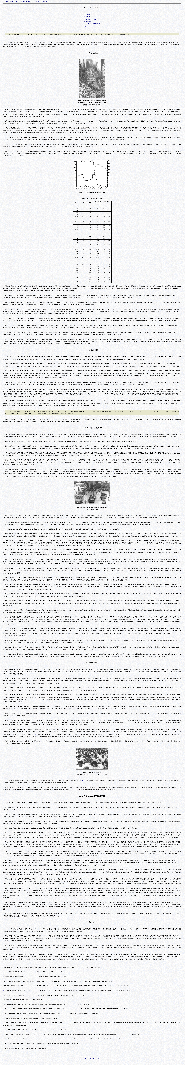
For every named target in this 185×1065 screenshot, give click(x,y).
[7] (145, 384)
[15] (175, 846)
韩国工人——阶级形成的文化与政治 (37, 1)
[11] (65, 552)
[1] (109, 130)
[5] (172, 341)
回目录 (92, 1058)
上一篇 (86, 1058)
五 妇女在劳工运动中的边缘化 (92, 24)
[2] (89, 132)
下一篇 (97, 1058)
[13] (36, 734)
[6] (56, 382)
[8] (104, 394)
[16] (57, 883)
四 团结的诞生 (88, 21)
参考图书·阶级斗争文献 (21, 1)
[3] (91, 137)
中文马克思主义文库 (8, 1)
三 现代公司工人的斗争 (90, 19)
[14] (82, 780)
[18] (57, 916)
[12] (68, 633)
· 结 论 (86, 26)
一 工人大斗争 (88, 14)
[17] (73, 913)
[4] (110, 309)
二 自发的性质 (88, 17)
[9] (39, 396)
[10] (113, 471)
